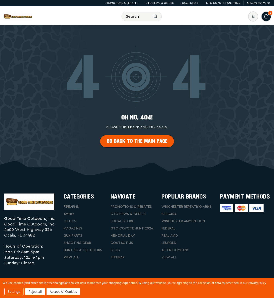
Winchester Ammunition (183, 221)
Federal (168, 228)
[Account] (253, 16)
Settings (14, 291)
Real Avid (169, 235)
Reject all (35, 291)
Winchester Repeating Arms (186, 206)
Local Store (190, 3)
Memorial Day (123, 235)
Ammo (69, 214)
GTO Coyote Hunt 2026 (223, 3)
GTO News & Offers (159, 3)
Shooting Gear (77, 243)
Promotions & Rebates (122, 3)
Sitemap (118, 257)
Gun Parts (73, 235)
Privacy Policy (257, 283)
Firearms (71, 206)
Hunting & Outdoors (83, 250)
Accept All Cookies (63, 291)
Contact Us (122, 243)
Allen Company (175, 250)
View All (71, 257)
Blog (115, 250)
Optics (70, 221)
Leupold (168, 243)
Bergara (169, 214)
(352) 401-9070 (260, 3)
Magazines (73, 228)
